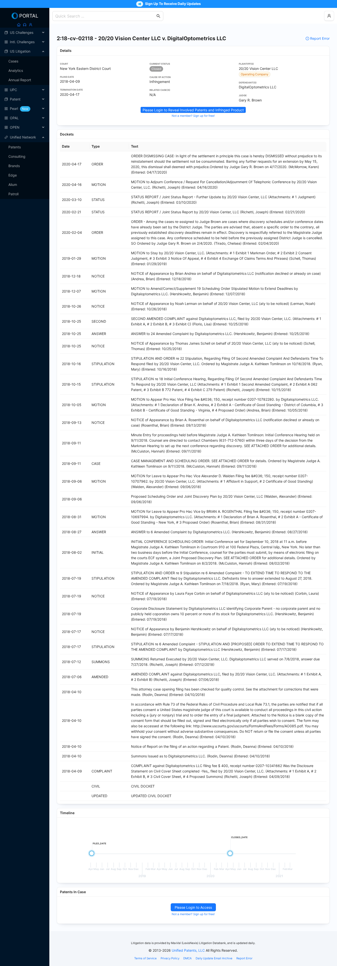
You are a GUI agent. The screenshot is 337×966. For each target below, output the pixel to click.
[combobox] (105, 16)
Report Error (320, 38)
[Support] (25, 25)
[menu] (24, 80)
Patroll (13, 194)
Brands (14, 166)
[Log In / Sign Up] (31, 25)
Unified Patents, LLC (188, 950)
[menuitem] (24, 32)
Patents (14, 147)
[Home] (19, 25)
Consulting (16, 156)
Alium (12, 184)
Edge (12, 175)
